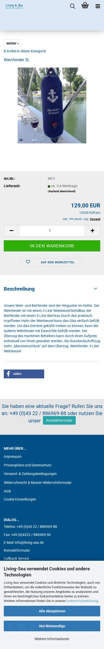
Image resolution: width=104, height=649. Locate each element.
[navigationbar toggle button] (97, 6)
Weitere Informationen (52, 639)
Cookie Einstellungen (20, 499)
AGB (7, 491)
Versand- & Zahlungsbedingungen (30, 474)
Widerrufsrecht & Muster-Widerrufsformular (38, 483)
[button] (24, 374)
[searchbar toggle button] (72, 6)
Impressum (12, 457)
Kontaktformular (59, 420)
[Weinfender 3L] (52, 105)
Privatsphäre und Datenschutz (27, 465)
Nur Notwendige (52, 626)
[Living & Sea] (12, 6)
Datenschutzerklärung (82, 601)
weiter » (12, 43)
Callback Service (16, 558)
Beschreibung (19, 289)
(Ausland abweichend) (61, 191)
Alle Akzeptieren (52, 611)
